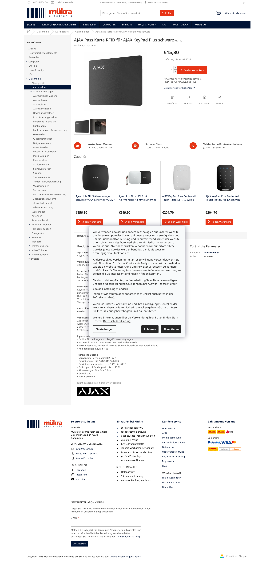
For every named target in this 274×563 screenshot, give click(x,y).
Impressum (168, 461)
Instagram (81, 474)
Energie (32, 65)
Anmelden (79, 543)
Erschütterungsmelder (45, 117)
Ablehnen (150, 329)
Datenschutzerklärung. (117, 321)
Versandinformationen (174, 442)
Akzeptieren (171, 329)
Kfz (30, 74)
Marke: (85, 45)
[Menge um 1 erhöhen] (175, 67)
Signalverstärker (42, 168)
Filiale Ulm (167, 487)
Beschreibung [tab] (84, 235)
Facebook (81, 469)
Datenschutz (169, 447)
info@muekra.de (84, 448)
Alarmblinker (40, 100)
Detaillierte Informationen (178, 87)
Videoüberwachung (42, 207)
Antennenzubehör (41, 224)
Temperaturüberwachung (47, 181)
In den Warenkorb (194, 70)
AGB (164, 432)
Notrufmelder (40, 147)
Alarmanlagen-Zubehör (45, 95)
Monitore (36, 241)
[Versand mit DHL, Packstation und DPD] (220, 432)
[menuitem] (31, 24)
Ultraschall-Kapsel (42, 203)
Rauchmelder (40, 160)
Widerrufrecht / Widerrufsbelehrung (121, 2)
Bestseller (33, 57)
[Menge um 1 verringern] (175, 71)
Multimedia (34, 78)
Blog (164, 465)
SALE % (32, 48)
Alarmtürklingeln (42, 108)
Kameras (36, 237)
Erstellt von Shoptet (236, 556)
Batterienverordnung (173, 456)
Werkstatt (33, 258)
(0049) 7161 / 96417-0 (87, 453)
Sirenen (37, 172)
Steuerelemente (41, 177)
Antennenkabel (40, 220)
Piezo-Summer (41, 155)
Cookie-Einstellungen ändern (110, 288)
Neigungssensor (42, 143)
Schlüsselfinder (41, 164)
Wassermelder (41, 185)
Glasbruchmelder (42, 138)
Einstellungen (104, 329)
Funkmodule (40, 125)
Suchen (166, 13)
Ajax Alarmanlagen (43, 91)
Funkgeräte (38, 233)
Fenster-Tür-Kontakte (44, 121)
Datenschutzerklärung (128, 536)
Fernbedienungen (41, 228)
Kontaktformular (84, 458)
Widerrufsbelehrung (173, 451)
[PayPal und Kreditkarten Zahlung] (224, 446)
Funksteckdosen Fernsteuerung (50, 130)
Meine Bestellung (158, 2)
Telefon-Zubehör (40, 245)
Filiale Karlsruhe (171, 482)
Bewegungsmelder (43, 112)
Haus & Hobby (36, 70)
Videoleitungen (40, 254)
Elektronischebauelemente (42, 52)
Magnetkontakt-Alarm (44, 198)
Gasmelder (39, 134)
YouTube (80, 479)
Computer (33, 61)
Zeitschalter (38, 211)
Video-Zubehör (40, 250)
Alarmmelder (39, 87)
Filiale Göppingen (171, 477)
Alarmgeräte (38, 82)
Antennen (37, 215)
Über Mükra (168, 428)
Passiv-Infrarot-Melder (45, 151)
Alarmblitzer (40, 104)
